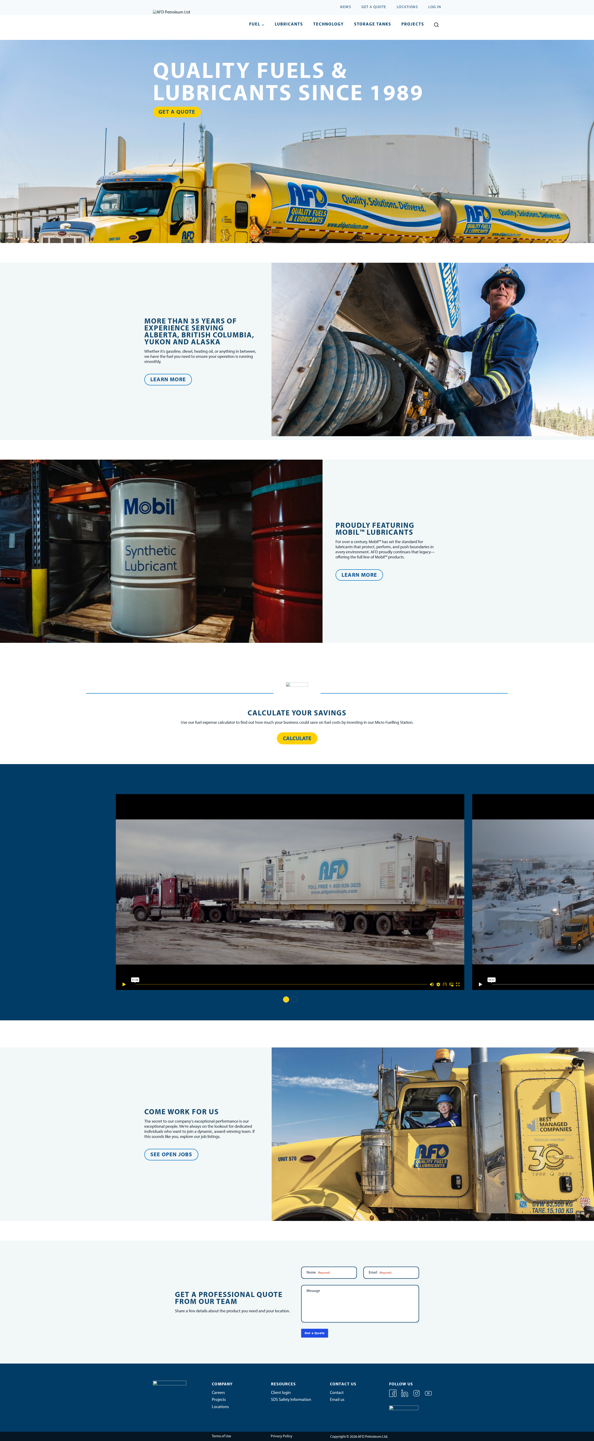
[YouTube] (428, 1396)
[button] (286, 999)
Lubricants (289, 24)
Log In (434, 7)
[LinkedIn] (405, 1396)
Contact (337, 1393)
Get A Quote (374, 7)
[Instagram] (417, 1396)
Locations (407, 7)
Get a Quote (315, 1333)
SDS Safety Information (291, 1400)
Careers (218, 1393)
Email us (337, 1400)
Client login (281, 1393)
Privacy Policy (281, 1436)
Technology (328, 24)
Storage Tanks (372, 24)
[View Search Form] (436, 25)
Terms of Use (221, 1436)
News (345, 7)
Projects (412, 24)
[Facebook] (393, 1396)
